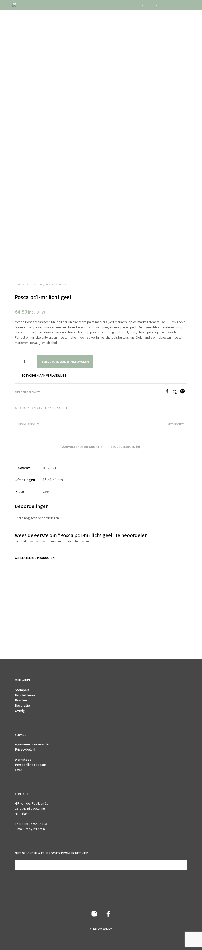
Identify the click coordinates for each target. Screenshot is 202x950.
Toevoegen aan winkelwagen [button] (27, 631)
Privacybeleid (25, 749)
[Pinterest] (183, 392)
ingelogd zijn (36, 541)
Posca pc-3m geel (27, 618)
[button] (139, 4)
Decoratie (22, 705)
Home (18, 284)
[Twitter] (176, 392)
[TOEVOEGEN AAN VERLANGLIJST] (49, 617)
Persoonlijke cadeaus (30, 764)
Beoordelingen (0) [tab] (125, 447)
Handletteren (25, 695)
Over (18, 770)
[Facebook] (169, 392)
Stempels (22, 690)
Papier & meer (34, 284)
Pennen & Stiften (56, 284)
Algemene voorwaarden (32, 744)
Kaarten (21, 700)
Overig (20, 710)
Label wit (111, 618)
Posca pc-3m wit (71, 618)
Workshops (23, 759)
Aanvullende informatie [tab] (82, 447)
